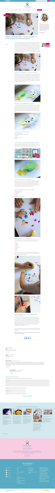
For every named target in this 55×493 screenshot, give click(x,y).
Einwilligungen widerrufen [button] (21, 483)
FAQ (17, 470)
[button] (24, 338)
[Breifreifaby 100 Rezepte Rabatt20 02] (27, 158)
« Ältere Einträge (5, 433)
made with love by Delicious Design (28, 490)
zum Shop (27, 455)
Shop (17, 469)
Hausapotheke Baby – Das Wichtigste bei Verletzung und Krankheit (27, 417)
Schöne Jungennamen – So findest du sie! (47, 416)
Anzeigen (8, 44)
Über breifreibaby (31, 469)
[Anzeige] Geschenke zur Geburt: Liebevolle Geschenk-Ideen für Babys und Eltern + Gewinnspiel (7, 417)
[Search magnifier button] (48, 0)
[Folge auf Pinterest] (8, 0)
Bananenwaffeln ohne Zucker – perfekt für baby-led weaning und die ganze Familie (44, 470)
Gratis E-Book (39, 9)
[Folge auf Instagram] (44, 490)
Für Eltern (6, 15)
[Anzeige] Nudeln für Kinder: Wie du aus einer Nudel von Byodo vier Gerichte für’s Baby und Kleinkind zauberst (17, 417)
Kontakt (18, 473)
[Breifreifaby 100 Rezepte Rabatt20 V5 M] (45, 46)
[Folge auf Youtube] (9, 0)
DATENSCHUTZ (8, 491)
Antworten (7, 357)
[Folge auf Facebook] (7, 0)
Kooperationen (30, 470)
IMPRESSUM (13, 490)
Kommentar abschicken (27, 396)
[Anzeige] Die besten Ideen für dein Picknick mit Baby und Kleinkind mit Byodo (37, 424)
